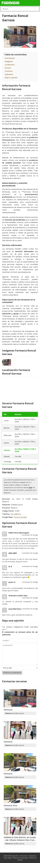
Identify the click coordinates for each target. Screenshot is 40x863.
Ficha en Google (20, 517)
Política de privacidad (20, 858)
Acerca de (23, 856)
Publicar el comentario (12, 672)
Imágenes (9, 61)
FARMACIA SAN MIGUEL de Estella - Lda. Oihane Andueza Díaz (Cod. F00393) (20, 840)
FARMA (10, 3)
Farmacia (8, 709)
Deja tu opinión (11, 77)
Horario (8, 68)
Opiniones (9, 74)
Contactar (31, 856)
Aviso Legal (7, 858)
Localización (10, 64)
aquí (30, 487)
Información (10, 58)
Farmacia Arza (10, 805)
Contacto (9, 71)
